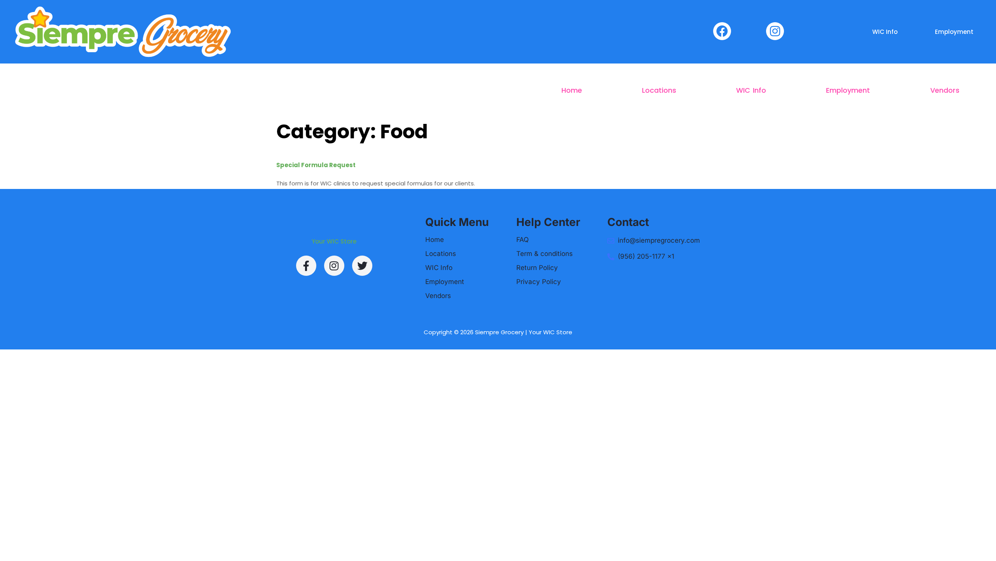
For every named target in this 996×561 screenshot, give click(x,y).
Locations (659, 90)
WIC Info (885, 32)
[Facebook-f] (306, 266)
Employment (954, 32)
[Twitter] (362, 266)
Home (571, 90)
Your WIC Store (334, 241)
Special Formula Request (316, 165)
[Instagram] (334, 266)
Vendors (944, 90)
